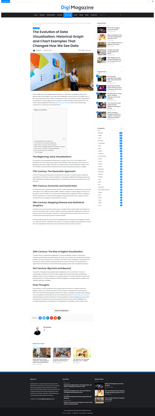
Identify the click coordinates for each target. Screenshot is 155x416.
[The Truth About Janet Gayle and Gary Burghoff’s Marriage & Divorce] (101, 105)
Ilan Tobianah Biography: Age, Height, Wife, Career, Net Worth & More (114, 79)
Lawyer (100, 192)
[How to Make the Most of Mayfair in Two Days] (101, 45)
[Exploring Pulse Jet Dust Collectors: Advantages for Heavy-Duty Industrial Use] (42, 353)
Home (35, 15)
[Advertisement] (49, 124)
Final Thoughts (39, 152)
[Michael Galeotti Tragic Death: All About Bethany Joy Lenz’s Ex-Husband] (101, 96)
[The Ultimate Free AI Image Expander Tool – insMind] (82, 353)
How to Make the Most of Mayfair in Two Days (114, 43)
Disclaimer (90, 413)
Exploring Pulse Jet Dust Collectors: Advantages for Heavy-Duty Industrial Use (41, 360)
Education (101, 171)
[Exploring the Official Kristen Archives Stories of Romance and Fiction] (101, 88)
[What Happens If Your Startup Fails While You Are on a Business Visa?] (101, 60)
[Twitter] (44, 318)
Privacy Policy (82, 413)
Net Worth (101, 187)
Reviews (100, 174)
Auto (99, 179)
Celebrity (100, 153)
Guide (100, 135)
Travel (75, 15)
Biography (101, 169)
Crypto (100, 159)
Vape (99, 200)
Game (100, 166)
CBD (99, 195)
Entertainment (51, 15)
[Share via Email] (59, 318)
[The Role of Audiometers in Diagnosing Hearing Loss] (62, 353)
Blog (99, 148)
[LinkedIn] (47, 318)
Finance (100, 177)
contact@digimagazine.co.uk (45, 399)
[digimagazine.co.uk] (77, 8)
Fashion (100, 164)
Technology (68, 15)
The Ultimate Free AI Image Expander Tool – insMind (81, 360)
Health (81, 15)
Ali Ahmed (38, 50)
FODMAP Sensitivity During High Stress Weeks (22, 1)
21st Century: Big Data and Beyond (44, 150)
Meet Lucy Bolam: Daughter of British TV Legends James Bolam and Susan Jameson (114, 115)
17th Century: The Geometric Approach (45, 143)
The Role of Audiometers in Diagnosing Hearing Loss (61, 360)
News (86, 15)
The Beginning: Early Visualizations (43, 141)
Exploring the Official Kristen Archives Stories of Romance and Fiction (114, 87)
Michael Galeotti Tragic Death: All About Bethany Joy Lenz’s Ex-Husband (114, 96)
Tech (99, 138)
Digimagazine (77, 410)
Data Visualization (62, 311)
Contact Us (94, 15)
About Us (69, 413)
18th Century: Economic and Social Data (46, 145)
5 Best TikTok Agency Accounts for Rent (113, 28)
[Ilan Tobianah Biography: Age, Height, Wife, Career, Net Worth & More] (101, 79)
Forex (99, 205)
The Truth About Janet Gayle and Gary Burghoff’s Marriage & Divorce (114, 105)
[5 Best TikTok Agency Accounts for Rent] (101, 30)
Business (42, 15)
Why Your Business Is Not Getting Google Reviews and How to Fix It (114, 36)
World (99, 202)
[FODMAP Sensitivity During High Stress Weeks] (101, 52)
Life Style (59, 15)
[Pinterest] (51, 318)
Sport (99, 182)
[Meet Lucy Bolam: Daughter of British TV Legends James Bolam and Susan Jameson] (101, 115)
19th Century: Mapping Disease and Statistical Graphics (50, 146)
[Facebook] (40, 318)
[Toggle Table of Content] (63, 139)
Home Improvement (103, 190)
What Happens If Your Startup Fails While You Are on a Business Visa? (114, 59)
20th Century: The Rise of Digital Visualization (47, 148)
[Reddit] (55, 318)
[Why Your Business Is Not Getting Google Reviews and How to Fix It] (101, 37)
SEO (99, 184)
